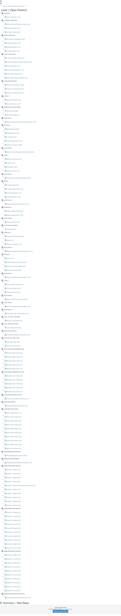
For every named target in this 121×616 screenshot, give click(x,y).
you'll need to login (67, 609)
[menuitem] (1, 4)
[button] (1, 1)
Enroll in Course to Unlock (60, 611)
